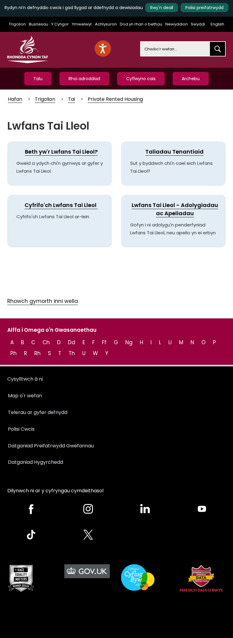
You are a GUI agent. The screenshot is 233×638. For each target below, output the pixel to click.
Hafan (15, 99)
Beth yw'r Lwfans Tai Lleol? (61, 151)
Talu (37, 79)
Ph (13, 353)
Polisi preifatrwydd (204, 8)
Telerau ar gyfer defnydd (37, 412)
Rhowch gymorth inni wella (42, 301)
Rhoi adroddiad (84, 79)
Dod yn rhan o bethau (141, 24)
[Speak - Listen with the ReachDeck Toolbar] (103, 48)
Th (72, 353)
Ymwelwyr (82, 24)
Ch (46, 342)
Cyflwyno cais (141, 79)
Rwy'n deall (161, 8)
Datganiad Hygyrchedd (35, 462)
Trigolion (17, 24)
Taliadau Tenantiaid (174, 151)
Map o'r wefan (25, 395)
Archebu (191, 79)
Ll (170, 342)
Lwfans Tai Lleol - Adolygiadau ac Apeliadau (175, 209)
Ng (129, 342)
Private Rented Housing (115, 99)
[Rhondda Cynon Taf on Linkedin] (145, 509)
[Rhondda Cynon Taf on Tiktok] (31, 534)
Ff (104, 342)
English (217, 24)
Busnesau (38, 24)
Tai (71, 99)
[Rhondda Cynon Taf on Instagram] (88, 509)
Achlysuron (106, 24)
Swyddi (198, 24)
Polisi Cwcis (21, 429)
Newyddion (176, 24)
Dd (71, 342)
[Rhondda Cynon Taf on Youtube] (202, 509)
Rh (37, 353)
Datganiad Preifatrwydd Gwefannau (51, 445)
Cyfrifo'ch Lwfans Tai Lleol (61, 205)
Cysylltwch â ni (25, 378)
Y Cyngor (60, 24)
